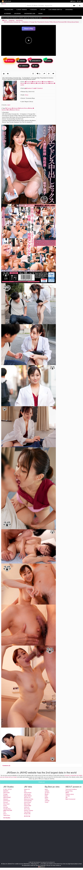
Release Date (9, 9)
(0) (39, 73)
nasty (31, 108)
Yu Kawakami (39, 88)
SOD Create (6, 792)
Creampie (29, 81)
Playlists (33, 9)
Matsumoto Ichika (28, 799)
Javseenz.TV (45, 18)
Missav (52, 83)
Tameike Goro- (7, 809)
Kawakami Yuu (30, 88)
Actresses (7, 13)
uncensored (73, 775)
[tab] (6, 765)
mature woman (15, 110)
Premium (5, 802)
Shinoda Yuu (27, 797)
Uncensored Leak (29, 13)
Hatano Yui (27, 789)
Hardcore (28, 83)
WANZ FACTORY (7, 810)
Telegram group (69, 794)
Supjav (46, 797)
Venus (26, 95)
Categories (69, 9)
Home (5, 20)
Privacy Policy (69, 791)
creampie (9, 108)
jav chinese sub (7, 777)
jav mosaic (14, 777)
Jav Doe (67, 796)
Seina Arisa (27, 809)
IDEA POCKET (7, 797)
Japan (8, 105)
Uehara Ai (26, 807)
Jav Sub (42, 9)
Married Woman (37, 81)
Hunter (5, 805)
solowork (15, 108)
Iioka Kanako (27, 794)
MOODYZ (5, 791)
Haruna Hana (27, 802)
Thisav (46, 799)
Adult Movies (19, 20)
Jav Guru (45, 83)
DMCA (67, 792)
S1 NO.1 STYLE (7, 789)
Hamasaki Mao (28, 800)
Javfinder (47, 800)
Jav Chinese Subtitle (55, 9)
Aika (25, 791)
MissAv (40, 13)
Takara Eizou (6, 815)
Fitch (4, 812)
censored (67, 775)
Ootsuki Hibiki (27, 805)
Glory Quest (6, 804)
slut (9, 110)
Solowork (45, 81)
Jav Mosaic (17, 13)
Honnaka (5, 807)
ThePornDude (7, 1)
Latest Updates (22, 9)
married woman (24, 108)
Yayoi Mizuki (27, 812)
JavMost (39, 83)
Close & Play (28, 29)
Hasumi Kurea (27, 792)
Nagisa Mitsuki (28, 796)
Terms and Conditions (71, 789)
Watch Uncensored (70, 799)
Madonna (5, 796)
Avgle (46, 796)
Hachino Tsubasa (28, 810)
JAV (66, 797)
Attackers (5, 799)
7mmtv (46, 802)
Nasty (34, 83)
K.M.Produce (6, 800)
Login (79, 1)
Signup (73, 1)
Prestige (5, 794)
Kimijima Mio (27, 813)
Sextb (46, 789)
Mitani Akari (27, 804)
